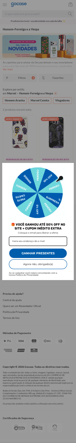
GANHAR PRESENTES (38, 253)
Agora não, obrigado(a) (38, 264)
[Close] (69, 167)
